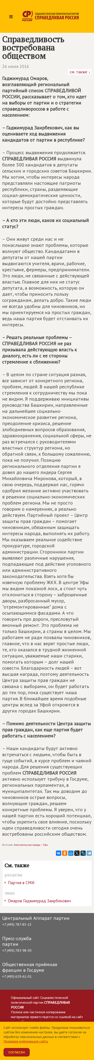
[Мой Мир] (70, 853)
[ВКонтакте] (58, 853)
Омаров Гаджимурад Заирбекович (39, 900)
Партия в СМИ (21, 882)
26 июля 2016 (15, 66)
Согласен (16, 1052)
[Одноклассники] (64, 853)
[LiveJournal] (83, 853)
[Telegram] (89, 853)
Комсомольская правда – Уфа (31, 845)
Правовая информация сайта (25, 1041)
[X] (77, 853)
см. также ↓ (80, 71)
